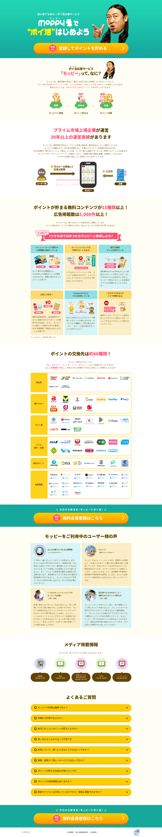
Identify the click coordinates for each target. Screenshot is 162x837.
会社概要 (70, 832)
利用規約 (93, 832)
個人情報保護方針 (82, 832)
